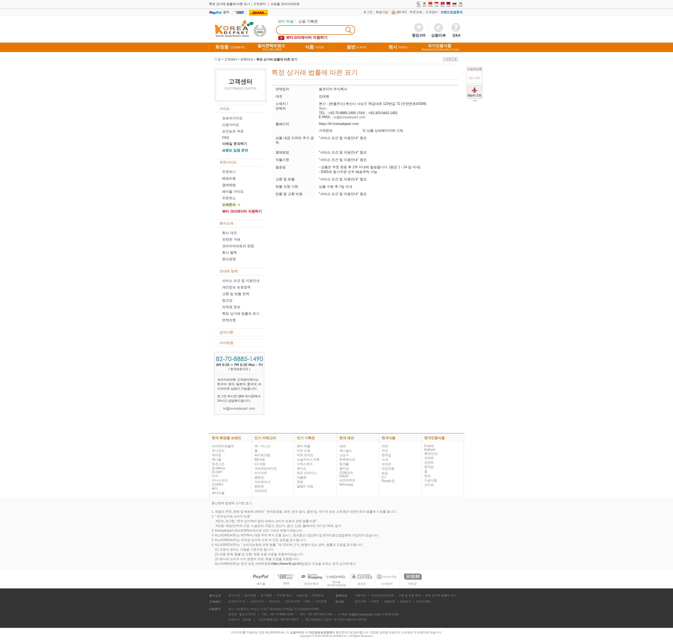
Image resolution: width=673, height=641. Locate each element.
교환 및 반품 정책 (235, 294)
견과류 (429, 458)
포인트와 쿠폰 (233, 131)
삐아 (215, 488)
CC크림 (260, 464)
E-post (429, 446)
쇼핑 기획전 (308, 21)
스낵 (385, 459)
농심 (385, 473)
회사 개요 (229, 233)
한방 (300, 482)
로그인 (368, 12)
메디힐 (216, 459)
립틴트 (259, 486)
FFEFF (344, 476)
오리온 (386, 464)
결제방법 (229, 185)
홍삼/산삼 (431, 453)
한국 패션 (346, 438)
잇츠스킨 (218, 464)
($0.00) (401, 12)
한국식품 (388, 438)
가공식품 (430, 480)
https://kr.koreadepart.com (339, 124)
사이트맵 (321, 601)
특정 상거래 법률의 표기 (240, 314)
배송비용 (229, 178)
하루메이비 (347, 459)
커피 (385, 450)
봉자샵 (344, 468)
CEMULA (346, 473)
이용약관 (360, 595)
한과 (427, 476)
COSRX (217, 484)
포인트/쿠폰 (292, 601)
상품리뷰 (389, 601)
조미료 (429, 485)
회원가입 (382, 12)
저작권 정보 (231, 307)
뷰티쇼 (301, 468)
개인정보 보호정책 (236, 287)
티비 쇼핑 (303, 450)
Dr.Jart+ (217, 472)
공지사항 (360, 601)
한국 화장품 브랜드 (226, 438)
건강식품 (388, 468)
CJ (384, 477)
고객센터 (431, 12)
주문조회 (416, 12)
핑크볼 (344, 464)
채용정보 (318, 595)
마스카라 (260, 473)
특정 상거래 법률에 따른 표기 (276, 59)
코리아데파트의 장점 (238, 246)
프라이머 (260, 491)
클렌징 (259, 477)
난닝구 (344, 455)
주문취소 (229, 198)
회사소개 (215, 595)
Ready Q (388, 481)
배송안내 (275, 601)
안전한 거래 (231, 239)
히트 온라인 (305, 455)
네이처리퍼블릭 (223, 446)
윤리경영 (229, 259)
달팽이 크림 (305, 486)
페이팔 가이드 (233, 192)
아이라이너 (262, 482)
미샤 (215, 476)
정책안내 (246, 59)
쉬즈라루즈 (347, 480)
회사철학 (266, 595)
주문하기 (229, 172)
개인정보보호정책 (382, 595)
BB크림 (259, 459)
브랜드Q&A (423, 601)
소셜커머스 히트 (308, 459)
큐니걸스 (345, 450)
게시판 (339, 601)
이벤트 (374, 601)
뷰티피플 (218, 493)
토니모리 (218, 450)
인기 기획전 (306, 438)
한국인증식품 (434, 438)
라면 (385, 446)
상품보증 (302, 595)
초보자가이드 (232, 118)
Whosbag (346, 484)
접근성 (227, 300)
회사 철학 (229, 253)
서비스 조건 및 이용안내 (240, 281)
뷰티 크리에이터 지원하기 (242, 211)
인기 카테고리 (265, 438)
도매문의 (229, 205)
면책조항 (229, 320)
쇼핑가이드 (230, 125)
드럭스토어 (305, 464)
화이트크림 (262, 455)
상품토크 (405, 601)
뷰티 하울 (303, 446)
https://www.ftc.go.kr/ (286, 564)
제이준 (216, 455)
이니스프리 (220, 480)
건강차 (429, 462)
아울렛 (301, 477)
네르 (342, 446)
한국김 (386, 455)
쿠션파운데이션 (265, 468)
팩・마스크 (262, 446)
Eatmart (429, 449)
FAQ (307, 601)
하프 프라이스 (307, 473)
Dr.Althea (218, 468)
